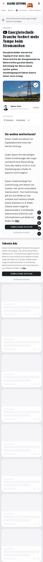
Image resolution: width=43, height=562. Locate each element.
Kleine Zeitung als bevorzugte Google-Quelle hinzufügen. (21, 20)
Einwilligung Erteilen (21, 227)
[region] (21, 10)
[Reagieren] (39, 212)
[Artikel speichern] (39, 223)
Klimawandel (20, 120)
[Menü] (3, 3)
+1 (28, 120)
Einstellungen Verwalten (21, 232)
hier (17, 221)
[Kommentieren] (39, 218)
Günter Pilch (16, 106)
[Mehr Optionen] (39, 234)
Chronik (7, 28)
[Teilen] (39, 228)
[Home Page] (16, 3)
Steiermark (9, 120)
